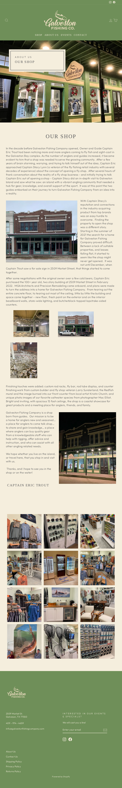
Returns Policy (13, 771)
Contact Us (12, 756)
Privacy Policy (13, 766)
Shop (38, 35)
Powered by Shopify (61, 776)
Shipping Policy (14, 761)
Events (66, 35)
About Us (51, 35)
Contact (80, 35)
